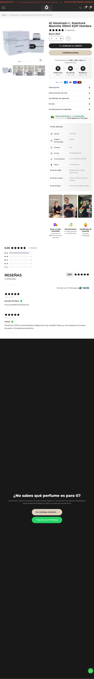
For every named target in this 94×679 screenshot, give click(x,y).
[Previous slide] (51, 206)
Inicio (4, 15)
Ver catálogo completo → (47, 512)
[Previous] (6, 43)
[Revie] (84, 287)
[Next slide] (90, 206)
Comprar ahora (70, 53)
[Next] (41, 43)
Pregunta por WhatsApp (47, 520)
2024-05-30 (9, 318)
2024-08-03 (9, 297)
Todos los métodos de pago (71, 2)
